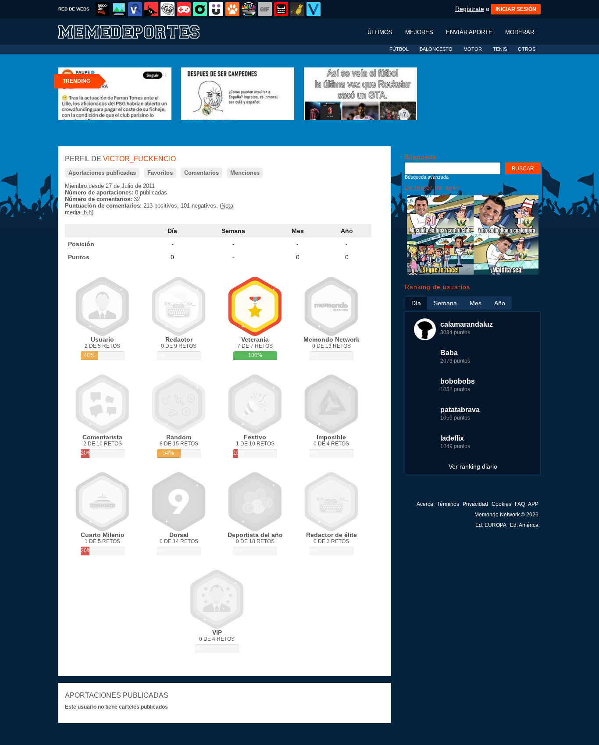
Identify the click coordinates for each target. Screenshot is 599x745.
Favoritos (160, 172)
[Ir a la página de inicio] (137, 31)
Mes (298, 230)
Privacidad (475, 504)
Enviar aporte (469, 32)
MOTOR (473, 49)
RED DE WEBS (73, 9)
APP (533, 504)
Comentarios (201, 172)
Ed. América (524, 525)
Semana (233, 230)
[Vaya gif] (265, 9)
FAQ (520, 504)
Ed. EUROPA (490, 525)
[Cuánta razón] (119, 9)
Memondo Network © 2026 (506, 515)
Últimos (379, 32)
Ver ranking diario (473, 466)
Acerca (425, 504)
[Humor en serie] (216, 9)
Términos (448, 504)
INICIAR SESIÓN (516, 9)
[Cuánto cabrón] (167, 9)
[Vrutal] (184, 9)
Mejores (419, 32)
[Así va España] (151, 9)
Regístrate (469, 8)
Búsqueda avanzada (427, 177)
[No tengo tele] (249, 9)
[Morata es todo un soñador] (472, 272)
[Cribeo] (200, 9)
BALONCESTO (436, 49)
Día (172, 230)
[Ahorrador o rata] (297, 9)
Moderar (519, 32)
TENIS (500, 49)
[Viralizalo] (314, 9)
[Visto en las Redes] (135, 9)
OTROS (526, 49)
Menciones (245, 172)
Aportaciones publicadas (102, 172)
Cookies (501, 504)
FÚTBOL (399, 49)
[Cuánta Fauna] (232, 9)
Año (347, 230)
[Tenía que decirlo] (281, 9)
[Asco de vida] (103, 9)
